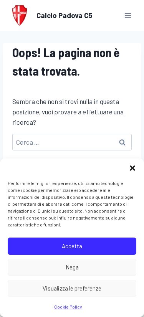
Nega (72, 267)
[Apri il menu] (128, 15)
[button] (132, 168)
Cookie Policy (68, 306)
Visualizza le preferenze (72, 288)
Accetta (72, 246)
